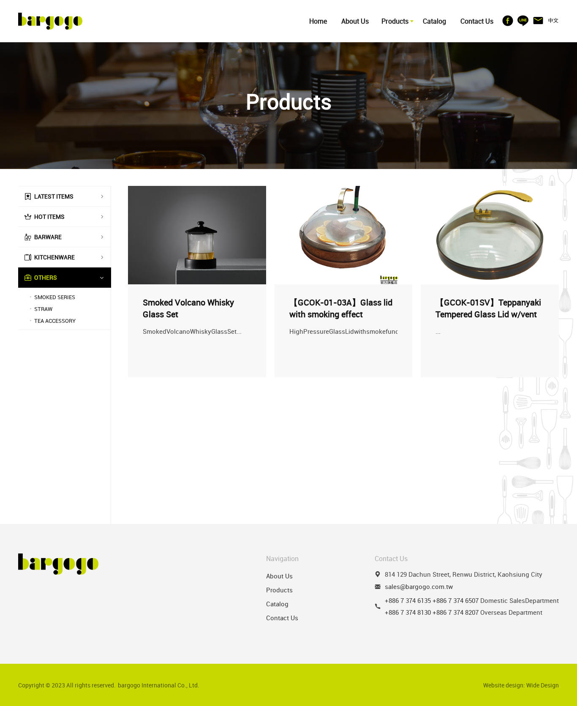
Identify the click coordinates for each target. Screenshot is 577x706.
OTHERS (45, 277)
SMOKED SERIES (54, 297)
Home (318, 21)
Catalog (434, 21)
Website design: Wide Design (521, 685)
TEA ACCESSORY (55, 320)
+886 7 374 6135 (408, 600)
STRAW (43, 309)
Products (394, 21)
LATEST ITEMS (53, 196)
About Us (355, 21)
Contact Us (476, 21)
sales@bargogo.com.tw (419, 586)
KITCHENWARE (54, 257)
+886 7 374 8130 (408, 612)
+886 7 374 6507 (456, 600)
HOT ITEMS (49, 217)
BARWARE (48, 237)
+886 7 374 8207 (456, 612)
